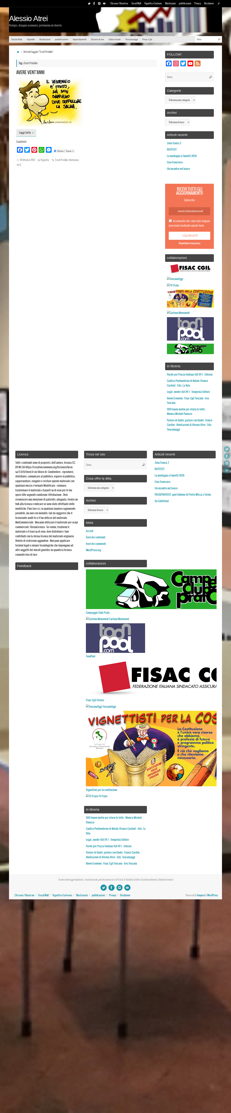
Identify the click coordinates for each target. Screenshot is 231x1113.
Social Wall (136, 3)
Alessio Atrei (28, 18)
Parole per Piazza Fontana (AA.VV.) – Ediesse (190, 374)
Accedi (89, 531)
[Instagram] (99, 3)
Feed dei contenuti (95, 537)
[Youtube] (104, 3)
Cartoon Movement (119, 619)
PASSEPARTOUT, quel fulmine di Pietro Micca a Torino (183, 494)
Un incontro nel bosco (178, 168)
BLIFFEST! (172, 149)
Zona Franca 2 (174, 143)
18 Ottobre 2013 (27, 160)
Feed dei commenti (96, 543)
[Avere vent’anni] (50, 101)
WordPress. (212, 895)
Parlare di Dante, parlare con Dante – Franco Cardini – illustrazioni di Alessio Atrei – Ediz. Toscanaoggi (189, 425)
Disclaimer (209, 3)
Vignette (45, 160)
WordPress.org (93, 550)
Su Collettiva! (162, 501)
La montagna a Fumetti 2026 (182, 156)
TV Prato (102, 796)
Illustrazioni (170, 3)
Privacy (197, 3)
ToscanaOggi (109, 706)
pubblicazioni (185, 3)
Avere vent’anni (30, 72)
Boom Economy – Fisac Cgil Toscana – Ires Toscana (111, 863)
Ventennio (74, 160)
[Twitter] (89, 3)
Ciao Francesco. (175, 162)
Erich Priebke (61, 160)
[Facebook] (94, 3)
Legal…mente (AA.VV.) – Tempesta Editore (188, 391)
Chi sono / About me (119, 3)
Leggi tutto (25, 132)
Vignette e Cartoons (153, 3)
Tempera (201, 895)
